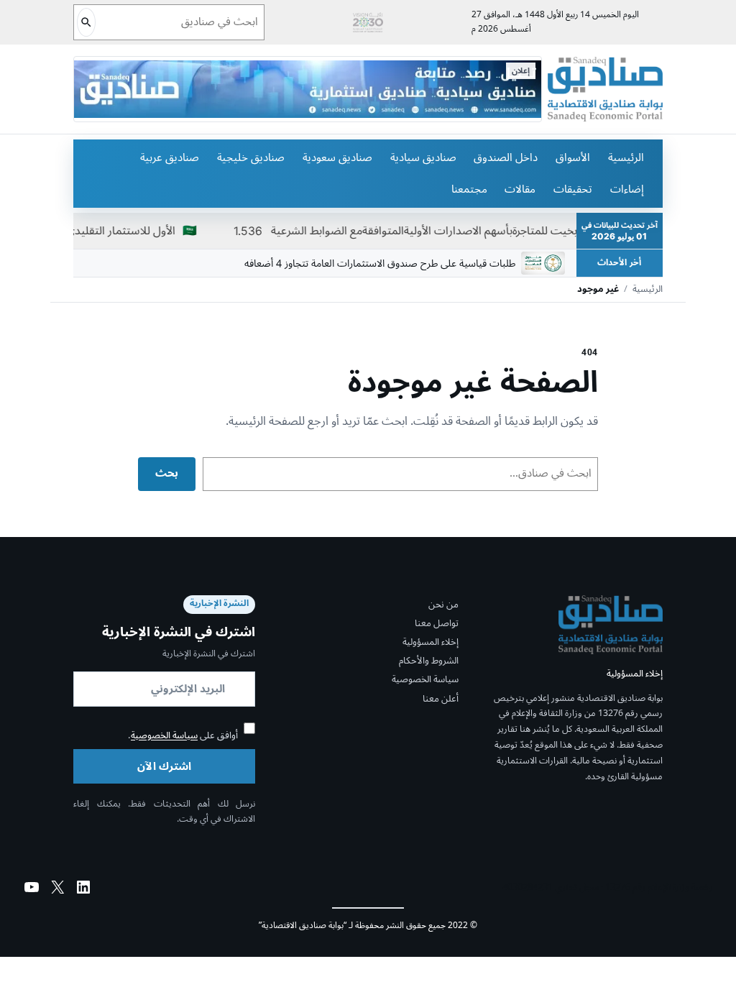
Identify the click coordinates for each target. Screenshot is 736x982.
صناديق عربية (169, 157)
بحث (166, 473)
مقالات (520, 189)
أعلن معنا (441, 698)
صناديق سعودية (337, 157)
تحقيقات (572, 189)
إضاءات (627, 189)
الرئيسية (626, 157)
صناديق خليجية (251, 157)
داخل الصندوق (506, 157)
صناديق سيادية (423, 157)
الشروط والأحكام (429, 660)
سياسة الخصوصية (425, 680)
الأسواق (573, 157)
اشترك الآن (164, 766)
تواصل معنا (437, 623)
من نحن (443, 604)
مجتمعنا (469, 189)
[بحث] (86, 22)
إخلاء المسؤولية (430, 642)
